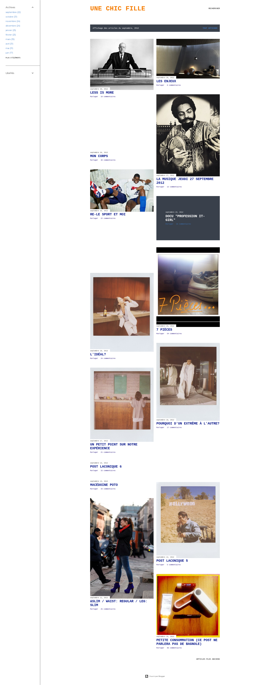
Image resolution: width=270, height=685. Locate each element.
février (10, 34)
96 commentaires (174, 648)
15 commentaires (108, 471)
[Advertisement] (122, 124)
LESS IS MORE (102, 93)
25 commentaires (108, 609)
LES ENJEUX (166, 81)
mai (9, 48)
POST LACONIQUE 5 (172, 561)
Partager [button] (94, 97)
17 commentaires (174, 428)
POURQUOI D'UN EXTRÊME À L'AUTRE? (187, 423)
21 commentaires (108, 452)
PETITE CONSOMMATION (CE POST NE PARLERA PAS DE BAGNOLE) (186, 642)
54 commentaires (174, 334)
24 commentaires (108, 358)
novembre (13, 21)
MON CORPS (99, 156)
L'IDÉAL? (98, 354)
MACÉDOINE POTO (104, 485)
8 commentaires (174, 85)
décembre (13, 25)
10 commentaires (108, 97)
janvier (10, 30)
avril (9, 44)
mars (10, 39)
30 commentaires (108, 160)
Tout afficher (210, 28)
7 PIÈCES (164, 330)
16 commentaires (183, 224)
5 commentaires (174, 565)
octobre (11, 16)
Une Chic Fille (117, 8)
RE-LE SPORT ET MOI (108, 214)
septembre (13, 12)
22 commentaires (108, 218)
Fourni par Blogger (157, 676)
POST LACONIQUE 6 (106, 467)
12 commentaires (174, 187)
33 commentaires (108, 489)
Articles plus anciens (208, 659)
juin (9, 53)
